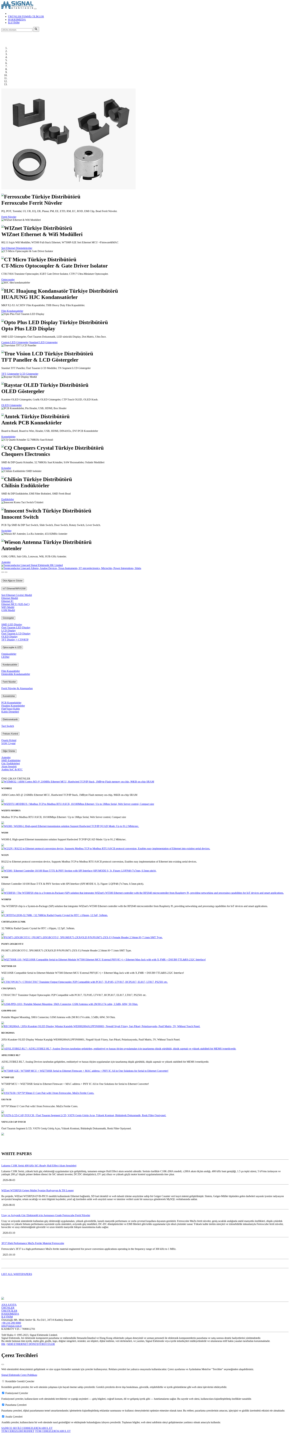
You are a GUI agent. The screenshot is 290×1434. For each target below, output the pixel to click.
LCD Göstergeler (29, 373)
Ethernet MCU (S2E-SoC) (15, 604)
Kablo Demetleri (10, 711)
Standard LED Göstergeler (43, 342)
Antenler (6, 562)
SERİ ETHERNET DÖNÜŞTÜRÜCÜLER (31, 1344)
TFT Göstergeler (10, 373)
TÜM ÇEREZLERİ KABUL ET (53, 1431)
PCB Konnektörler (11, 702)
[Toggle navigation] (35, 8)
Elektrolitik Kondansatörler (15, 674)
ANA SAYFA (9, 1304)
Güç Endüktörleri (10, 763)
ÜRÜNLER (7, 1307)
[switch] (3, 1381)
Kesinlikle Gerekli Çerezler (19, 1381)
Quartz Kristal (8, 740)
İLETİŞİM (13, 22)
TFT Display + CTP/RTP (15, 639)
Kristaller (6, 468)
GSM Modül (8, 610)
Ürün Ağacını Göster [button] (12, 580)
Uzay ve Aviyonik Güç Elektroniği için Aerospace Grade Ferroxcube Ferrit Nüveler (45, 1215)
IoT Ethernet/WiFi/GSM (14, 588)
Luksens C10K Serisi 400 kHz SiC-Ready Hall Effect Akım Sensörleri (38, 1165)
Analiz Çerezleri (13, 1416)
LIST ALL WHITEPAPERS (16, 1274)
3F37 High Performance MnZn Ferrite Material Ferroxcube (32, 1243)
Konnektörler (8, 436)
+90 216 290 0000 (11, 1322)
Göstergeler (8, 618)
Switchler (6, 530)
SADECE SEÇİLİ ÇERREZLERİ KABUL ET (27, 1428)
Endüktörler (7, 499)
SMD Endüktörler (10, 760)
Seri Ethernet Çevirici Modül (16, 595)
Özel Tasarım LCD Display (16, 633)
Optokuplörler (8, 653)
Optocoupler (8, 279)
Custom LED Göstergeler (15, 342)
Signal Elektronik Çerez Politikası (19, 1375)
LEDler (5, 656)
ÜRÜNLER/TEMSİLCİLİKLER (26, 16)
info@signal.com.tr (11, 1325)
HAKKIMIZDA (17, 19)
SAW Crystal (8, 743)
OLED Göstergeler (11, 405)
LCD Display (8, 630)
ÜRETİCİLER (9, 1310)
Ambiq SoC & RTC (12, 769)
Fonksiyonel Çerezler (16, 1393)
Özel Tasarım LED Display (15, 627)
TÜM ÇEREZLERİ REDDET (17, 1431)
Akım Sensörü (9, 766)
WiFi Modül (7, 607)
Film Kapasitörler (10, 671)
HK (3, 1344)
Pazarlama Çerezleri (16, 1404)
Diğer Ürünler (9, 751)
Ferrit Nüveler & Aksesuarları (17, 688)
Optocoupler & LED (12, 647)
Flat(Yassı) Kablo (10, 708)
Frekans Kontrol (10, 733)
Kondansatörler (10, 664)
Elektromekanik (10, 719)
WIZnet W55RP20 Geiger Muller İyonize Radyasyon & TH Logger (37, 1190)
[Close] (2, 1364)
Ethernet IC (7, 601)
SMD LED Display (11, 624)
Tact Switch (7, 726)
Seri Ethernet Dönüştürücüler (16, 248)
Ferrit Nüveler (8, 216)
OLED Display (9, 636)
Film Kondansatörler (12, 311)
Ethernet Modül (9, 598)
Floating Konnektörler (13, 705)
